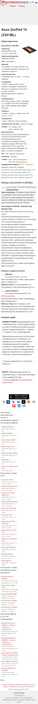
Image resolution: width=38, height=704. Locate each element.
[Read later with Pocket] (34, 402)
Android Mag (18, 293)
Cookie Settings (19, 693)
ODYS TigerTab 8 (6, 561)
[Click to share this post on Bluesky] (18, 402)
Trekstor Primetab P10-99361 (10, 453)
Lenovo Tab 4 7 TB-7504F (9, 508)
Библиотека (13, 687)
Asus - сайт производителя (17, 159)
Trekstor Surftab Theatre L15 (10, 486)
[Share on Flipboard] (14, 406)
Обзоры (22, 6)
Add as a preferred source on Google (21, 396)
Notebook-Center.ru (16, 211)
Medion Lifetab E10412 (8, 446)
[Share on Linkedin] (19, 406)
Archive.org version (8, 296)
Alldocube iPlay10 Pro (8, 427)
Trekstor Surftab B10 (7, 433)
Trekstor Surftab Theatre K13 (10, 501)
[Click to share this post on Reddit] (28, 402)
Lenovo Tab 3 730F (7, 515)
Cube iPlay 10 (5, 460)
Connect (16, 277)
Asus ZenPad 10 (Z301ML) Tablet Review (21, 187)
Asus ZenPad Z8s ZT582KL (9, 594)
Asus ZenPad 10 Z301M (8, 440)
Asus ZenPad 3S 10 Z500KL (10, 607)
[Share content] (3, 402)
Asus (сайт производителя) (17, 162)
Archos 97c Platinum (7, 554)
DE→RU (28, 293)
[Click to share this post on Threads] (13, 402)
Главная (12, 6)
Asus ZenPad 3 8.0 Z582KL (9, 600)
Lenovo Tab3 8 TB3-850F (9, 547)
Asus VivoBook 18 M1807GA (10, 661)
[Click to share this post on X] (23, 402)
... (35, 6)
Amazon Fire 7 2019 (7, 480)
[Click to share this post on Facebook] (8, 402)
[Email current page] (24, 406)
